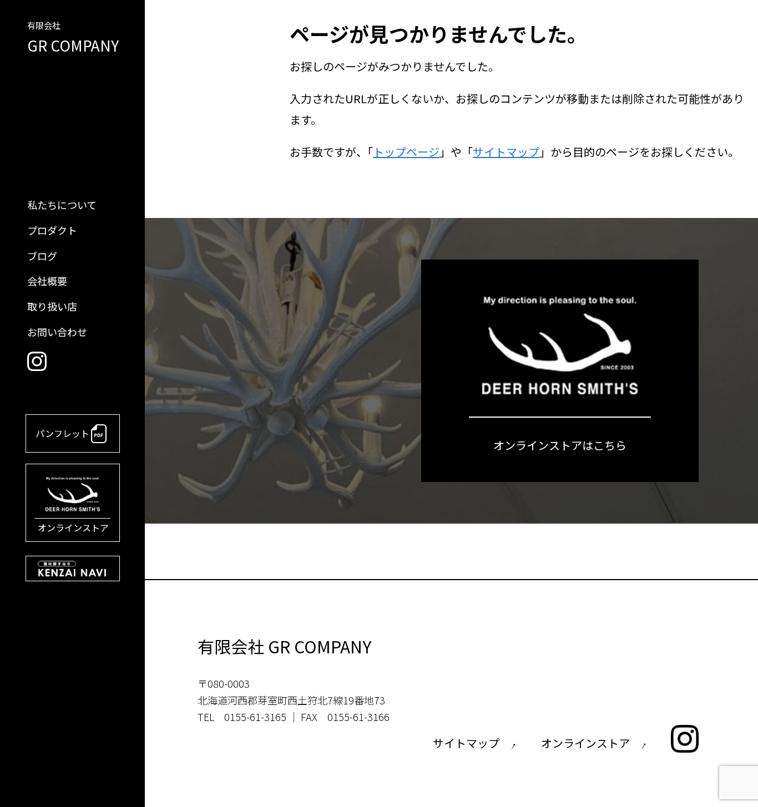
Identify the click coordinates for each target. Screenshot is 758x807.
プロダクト (52, 230)
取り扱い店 (52, 306)
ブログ (42, 255)
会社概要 (47, 280)
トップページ (406, 152)
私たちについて (62, 204)
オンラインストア (73, 527)
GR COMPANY (73, 38)
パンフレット (62, 433)
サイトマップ (506, 152)
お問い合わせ (57, 331)
